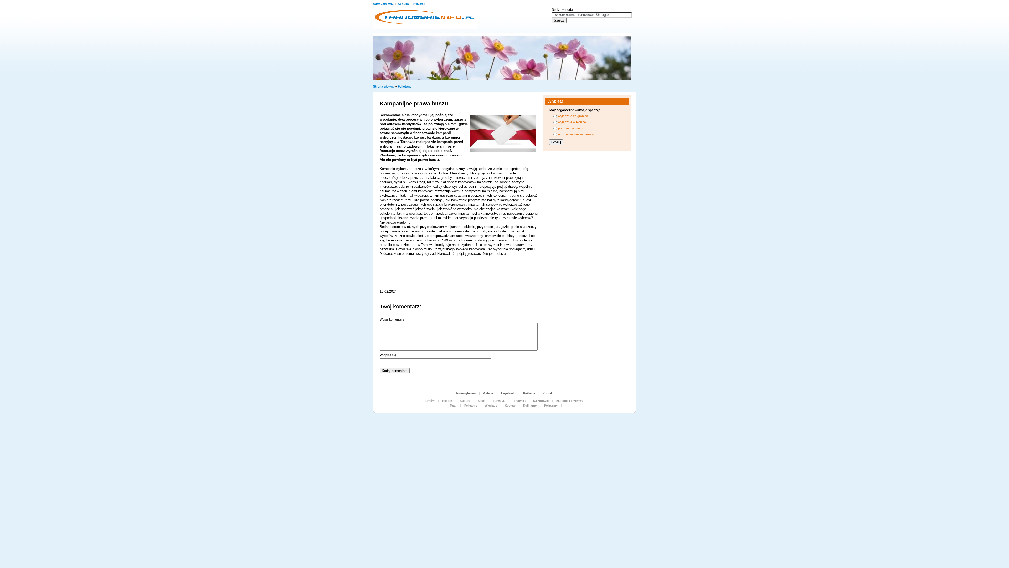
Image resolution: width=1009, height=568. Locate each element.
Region (447, 400)
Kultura (465, 400)
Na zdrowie (541, 400)
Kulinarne (530, 405)
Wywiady (491, 405)
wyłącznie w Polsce (572, 122)
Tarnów (429, 400)
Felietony (404, 86)
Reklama (419, 3)
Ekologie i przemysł (569, 400)
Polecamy (551, 405)
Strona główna (383, 3)
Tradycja (520, 400)
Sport (481, 400)
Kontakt (404, 3)
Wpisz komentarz (392, 319)
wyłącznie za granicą (573, 116)
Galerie (488, 393)
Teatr (453, 405)
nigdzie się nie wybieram (576, 134)
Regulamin (508, 393)
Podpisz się (388, 355)
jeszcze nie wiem (570, 128)
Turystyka (499, 400)
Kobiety (510, 405)
